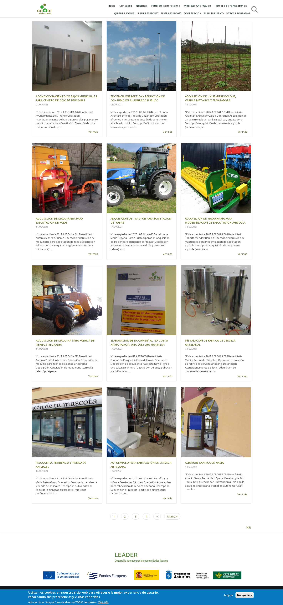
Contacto (125, 6)
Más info (103, 602)
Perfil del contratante (165, 6)
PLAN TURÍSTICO (214, 13)
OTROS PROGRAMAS (238, 13)
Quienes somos (124, 13)
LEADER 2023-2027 (147, 13)
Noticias (141, 6)
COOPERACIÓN (192, 13)
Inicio (112, 6)
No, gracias (244, 595)
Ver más (93, 131)
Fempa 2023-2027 (171, 13)
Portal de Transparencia (231, 6)
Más (248, 527)
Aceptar (228, 595)
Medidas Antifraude (197, 6)
